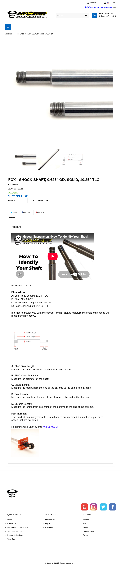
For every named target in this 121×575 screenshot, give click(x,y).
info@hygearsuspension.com (98, 7)
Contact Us (11, 524)
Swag (85, 535)
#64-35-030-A (50, 426)
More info (16, 227)
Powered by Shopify (61, 567)
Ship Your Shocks (14, 531)
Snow (85, 527)
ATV (84, 524)
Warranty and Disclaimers (17, 527)
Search (86, 520)
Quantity (11, 200)
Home (9, 520)
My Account (49, 520)
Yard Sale (11, 539)
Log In (47, 524)
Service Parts (88, 531)
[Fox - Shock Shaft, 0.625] (24, 159)
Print (13, 217)
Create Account (51, 527)
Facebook (27, 212)
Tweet (14, 212)
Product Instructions (15, 535)
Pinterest (40, 212)
